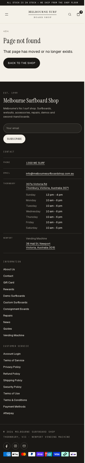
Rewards (8, 289)
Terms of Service (13, 360)
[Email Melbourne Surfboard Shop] (24, 445)
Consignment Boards (16, 309)
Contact (8, 276)
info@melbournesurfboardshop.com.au (50, 173)
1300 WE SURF (35, 163)
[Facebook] (6, 445)
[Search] (69, 14)
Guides (7, 328)
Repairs (8, 315)
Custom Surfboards (15, 302)
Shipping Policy (12, 380)
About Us (9, 269)
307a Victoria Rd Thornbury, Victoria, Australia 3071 (47, 186)
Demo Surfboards (14, 296)
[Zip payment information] (73, 454)
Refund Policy (11, 373)
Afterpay (8, 413)
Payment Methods (14, 406)
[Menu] (6, 14)
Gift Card (8, 282)
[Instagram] (15, 445)
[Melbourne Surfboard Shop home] (42, 14)
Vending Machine (13, 335)
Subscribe (14, 139)
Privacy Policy (12, 367)
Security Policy (12, 387)
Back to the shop (21, 63)
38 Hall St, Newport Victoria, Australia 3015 (40, 245)
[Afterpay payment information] (65, 454)
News (6, 322)
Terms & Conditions (15, 400)
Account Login (12, 354)
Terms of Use (11, 393)
